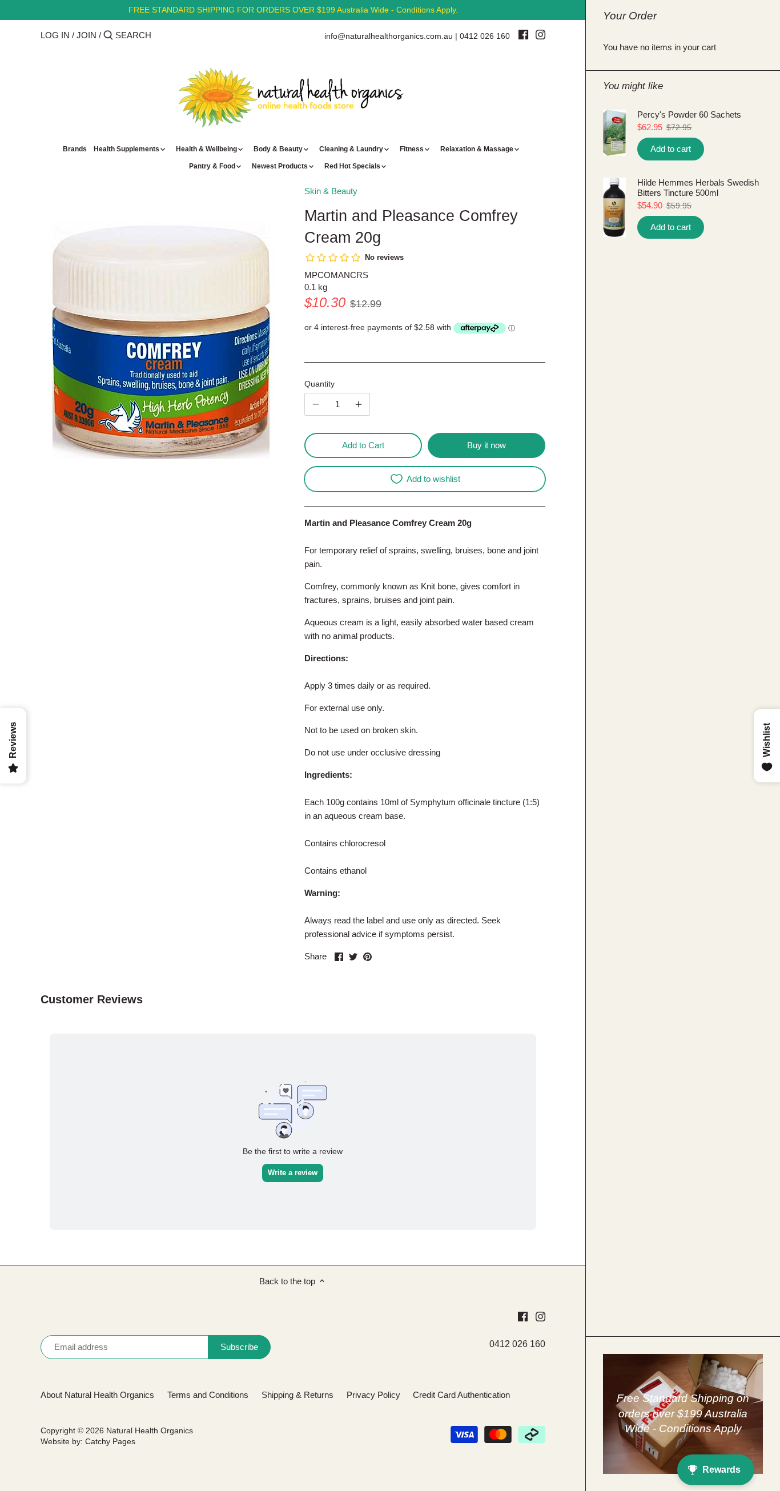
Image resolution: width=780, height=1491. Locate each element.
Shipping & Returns (297, 1395)
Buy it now (486, 445)
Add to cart (670, 149)
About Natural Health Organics (97, 1395)
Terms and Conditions (207, 1395)
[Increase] (358, 404)
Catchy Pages (110, 1441)
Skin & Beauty (330, 191)
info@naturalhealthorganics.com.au (388, 36)
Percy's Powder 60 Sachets (689, 114)
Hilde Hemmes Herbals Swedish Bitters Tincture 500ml (698, 188)
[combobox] (163, 35)
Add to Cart (363, 445)
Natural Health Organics (149, 1430)
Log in (55, 35)
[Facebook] (523, 34)
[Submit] (108, 35)
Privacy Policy (373, 1395)
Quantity (319, 384)
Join (87, 35)
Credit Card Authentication (461, 1395)
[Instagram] (540, 34)
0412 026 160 (485, 36)
